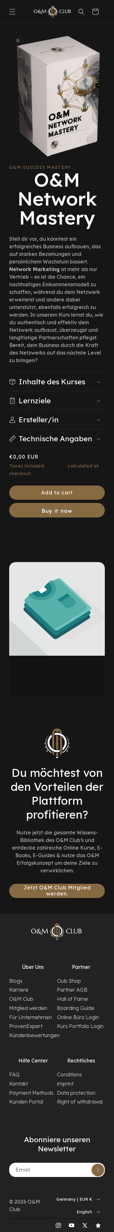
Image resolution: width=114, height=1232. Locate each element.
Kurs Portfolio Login (80, 1026)
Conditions (69, 1074)
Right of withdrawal (80, 1102)
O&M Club (21, 999)
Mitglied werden (28, 1008)
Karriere (18, 990)
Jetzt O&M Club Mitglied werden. (57, 890)
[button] (12, 12)
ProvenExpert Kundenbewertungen (33, 1030)
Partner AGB (72, 990)
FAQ (14, 1074)
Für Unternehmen (30, 1017)
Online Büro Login (78, 1017)
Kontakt (18, 1083)
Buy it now (57, 511)
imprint (65, 1083)
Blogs (15, 981)
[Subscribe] (98, 1170)
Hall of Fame (72, 999)
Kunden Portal (26, 1102)
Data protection (76, 1093)
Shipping (56, 466)
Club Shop (69, 981)
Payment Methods (31, 1093)
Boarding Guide (75, 1008)
